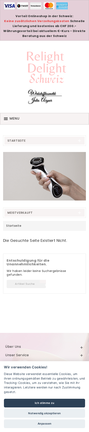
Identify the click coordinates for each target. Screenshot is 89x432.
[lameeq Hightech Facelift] (44, 176)
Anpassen (45, 423)
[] (43, 281)
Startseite (16, 141)
